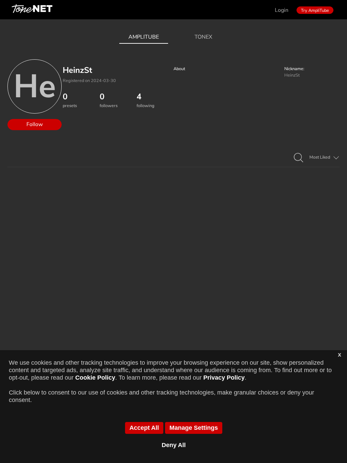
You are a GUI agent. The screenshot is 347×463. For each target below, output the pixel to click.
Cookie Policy (95, 377)
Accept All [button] (144, 427)
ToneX (203, 37)
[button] (298, 158)
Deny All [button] (174, 445)
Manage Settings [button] (193, 427)
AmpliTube (143, 37)
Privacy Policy (224, 377)
